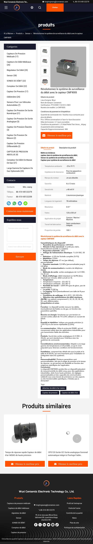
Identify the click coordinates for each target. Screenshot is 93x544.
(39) (12, 75)
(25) (17, 70)
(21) (20, 112)
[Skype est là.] (8, 203)
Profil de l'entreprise (74, 503)
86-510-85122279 (82, 2)
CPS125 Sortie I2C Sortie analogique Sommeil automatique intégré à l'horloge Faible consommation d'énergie (68, 454)
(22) (16, 81)
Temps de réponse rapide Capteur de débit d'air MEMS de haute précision (23, 453)
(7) (19, 103)
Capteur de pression (50, 393)
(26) (19, 63)
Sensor (28, 33)
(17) (16, 55)
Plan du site (74, 523)
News (74, 518)
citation (55, 7)
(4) (17, 153)
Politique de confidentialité (74, 528)
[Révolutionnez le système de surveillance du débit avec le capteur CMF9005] (68, 67)
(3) (20, 120)
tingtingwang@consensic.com (56, 2)
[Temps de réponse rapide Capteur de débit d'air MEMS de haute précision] (25, 433)
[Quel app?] (14, 203)
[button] (45, 84)
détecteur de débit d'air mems (53, 388)
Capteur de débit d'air (70, 393)
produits (19, 33)
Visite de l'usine (74, 508)
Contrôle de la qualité (74, 513)
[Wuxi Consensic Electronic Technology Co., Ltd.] (16, 7)
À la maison (8, 33)
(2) (17, 136)
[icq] (25, 203)
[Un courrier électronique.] (19, 203)
